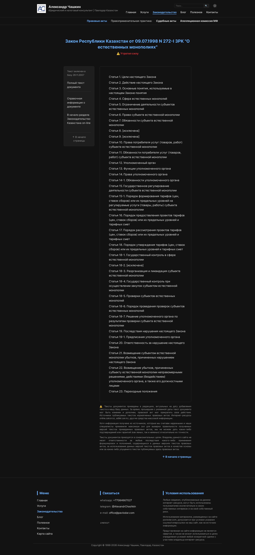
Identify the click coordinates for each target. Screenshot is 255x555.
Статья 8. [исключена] (124, 130)
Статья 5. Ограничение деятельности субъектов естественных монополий (142, 107)
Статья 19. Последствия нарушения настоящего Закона (147, 331)
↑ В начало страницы (176, 456)
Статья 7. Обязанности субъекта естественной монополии (141, 123)
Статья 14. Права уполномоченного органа (138, 174)
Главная (131, 12)
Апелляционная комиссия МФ (199, 20)
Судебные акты (166, 20)
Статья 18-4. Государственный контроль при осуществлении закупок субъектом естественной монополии (143, 286)
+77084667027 (122, 500)
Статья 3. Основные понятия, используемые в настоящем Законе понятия (140, 91)
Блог (183, 12)
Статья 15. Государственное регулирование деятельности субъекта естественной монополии (143, 188)
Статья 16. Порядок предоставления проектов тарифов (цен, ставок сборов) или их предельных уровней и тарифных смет (147, 220)
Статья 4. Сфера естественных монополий (138, 98)
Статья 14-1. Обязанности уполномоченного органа (144, 180)
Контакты (212, 12)
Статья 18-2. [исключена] (126, 265)
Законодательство (164, 12)
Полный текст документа (75, 84)
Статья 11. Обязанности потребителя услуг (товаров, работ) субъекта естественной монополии (145, 155)
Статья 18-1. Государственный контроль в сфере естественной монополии (142, 257)
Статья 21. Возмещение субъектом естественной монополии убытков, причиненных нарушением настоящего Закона (142, 357)
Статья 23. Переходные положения (133, 391)
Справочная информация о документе (76, 102)
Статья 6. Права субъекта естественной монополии (144, 114)
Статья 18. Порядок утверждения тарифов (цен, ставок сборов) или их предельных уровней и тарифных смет (147, 247)
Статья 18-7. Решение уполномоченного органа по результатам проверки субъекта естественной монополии (143, 321)
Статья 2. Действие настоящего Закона (136, 82)
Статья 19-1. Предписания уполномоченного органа (144, 337)
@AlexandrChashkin (124, 506)
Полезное (196, 12)
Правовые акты (97, 20)
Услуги (144, 12)
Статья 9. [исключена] (124, 136)
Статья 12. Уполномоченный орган (132, 163)
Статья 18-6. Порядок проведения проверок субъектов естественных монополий (147, 308)
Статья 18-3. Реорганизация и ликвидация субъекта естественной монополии (144, 273)
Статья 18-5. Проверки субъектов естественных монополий (142, 298)
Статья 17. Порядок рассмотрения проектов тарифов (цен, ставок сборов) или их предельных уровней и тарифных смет (145, 234)
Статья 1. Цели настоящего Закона (132, 77)
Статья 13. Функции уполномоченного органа (140, 168)
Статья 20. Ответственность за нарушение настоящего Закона (147, 345)
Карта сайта (45, 533)
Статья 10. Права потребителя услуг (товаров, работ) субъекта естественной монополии (145, 144)
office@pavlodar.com (121, 512)
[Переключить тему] (215, 6)
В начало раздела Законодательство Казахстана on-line (78, 118)
